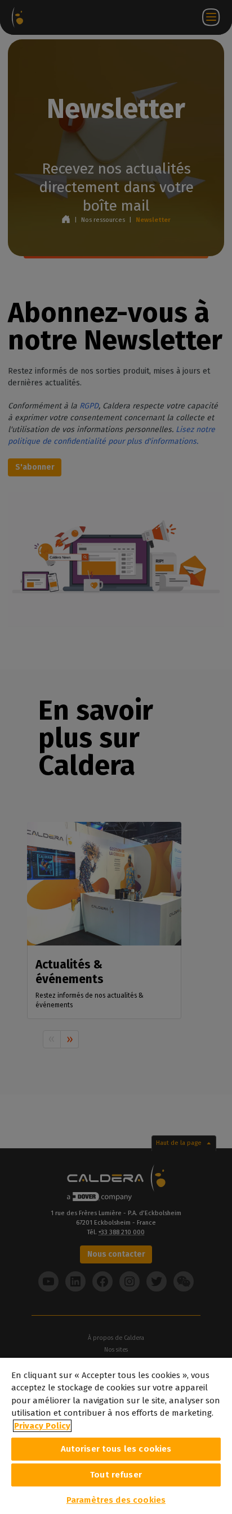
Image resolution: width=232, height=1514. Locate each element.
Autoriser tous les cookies (116, 1449)
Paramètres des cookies (116, 1500)
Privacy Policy (42, 1426)
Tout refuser (116, 1475)
